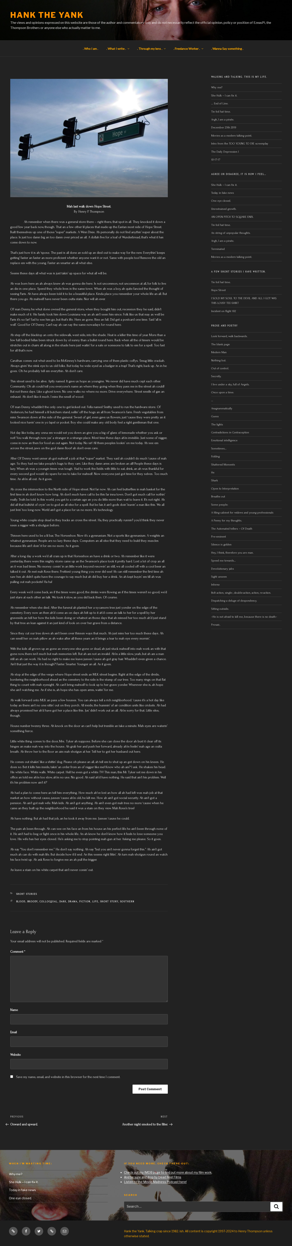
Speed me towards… (223, 560)
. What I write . (116, 48)
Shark (214, 480)
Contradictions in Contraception (230, 432)
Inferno (215, 584)
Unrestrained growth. (223, 208)
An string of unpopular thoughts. (231, 232)
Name (14, 1010)
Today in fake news (222, 192)
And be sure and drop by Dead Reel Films (152, 1177)
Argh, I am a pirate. (222, 119)
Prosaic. (215, 624)
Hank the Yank (47, 15)
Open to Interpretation (225, 488)
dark (62, 901)
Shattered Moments (223, 464)
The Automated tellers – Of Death (231, 528)
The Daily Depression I (225, 151)
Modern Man (219, 352)
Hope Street (218, 290)
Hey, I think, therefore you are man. (232, 552)
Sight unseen (219, 576)
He (212, 472)
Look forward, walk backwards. (229, 336)
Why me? (216, 87)
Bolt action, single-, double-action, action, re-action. (241, 592)
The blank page (220, 344)
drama (73, 901)
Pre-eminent (218, 536)
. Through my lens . (149, 48)
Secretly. (216, 376)
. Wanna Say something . (227, 48)
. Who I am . (90, 48)
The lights (217, 424)
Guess (215, 416)
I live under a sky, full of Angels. (230, 384)
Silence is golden (221, 544)
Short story (109, 901)
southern (127, 901)
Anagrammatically (221, 408)
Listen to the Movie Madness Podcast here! (155, 1182)
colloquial (49, 901)
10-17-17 (215, 159)
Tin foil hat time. (221, 111)
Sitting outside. (220, 608)
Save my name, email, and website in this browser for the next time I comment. (68, 1077)
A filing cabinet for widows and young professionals (242, 512)
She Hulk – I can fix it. (224, 95)
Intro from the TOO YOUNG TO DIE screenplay (239, 143)
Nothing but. (218, 360)
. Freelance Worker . (187, 48)
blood (21, 901)
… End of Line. (219, 103)
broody (32, 901)
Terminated (218, 249)
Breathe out (218, 496)
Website (15, 1055)
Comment (17, 951)
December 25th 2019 (223, 127)
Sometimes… (219, 448)
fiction (85, 901)
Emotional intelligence (224, 440)
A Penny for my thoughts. (226, 520)
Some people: (219, 504)
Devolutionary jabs (222, 568)
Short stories (26, 894)
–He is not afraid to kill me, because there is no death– (244, 616)
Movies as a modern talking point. (231, 135)
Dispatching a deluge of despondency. (234, 600)
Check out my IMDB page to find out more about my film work (168, 1172)
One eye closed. (221, 200)
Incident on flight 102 (223, 311)
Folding (215, 456)
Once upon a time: (222, 392)
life (95, 901)
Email (13, 1032)
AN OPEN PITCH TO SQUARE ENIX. (232, 216)
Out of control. (220, 368)
